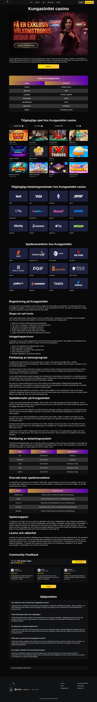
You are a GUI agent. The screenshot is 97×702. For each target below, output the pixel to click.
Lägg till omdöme (79, 561)
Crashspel (57, 125)
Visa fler (48, 586)
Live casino (37, 125)
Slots (77, 125)
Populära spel (17, 125)
